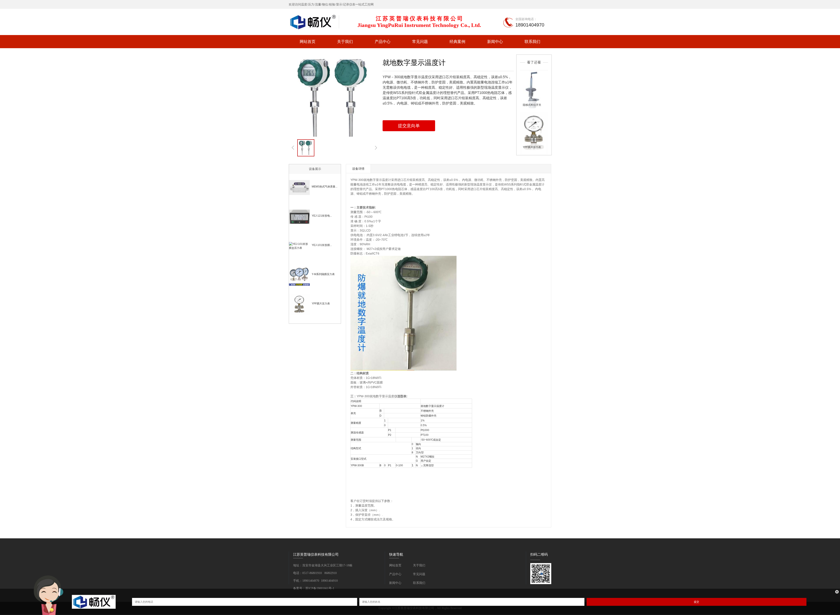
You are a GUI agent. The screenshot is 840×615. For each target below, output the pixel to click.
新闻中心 (495, 41)
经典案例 (457, 41)
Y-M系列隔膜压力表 (323, 274)
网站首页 (307, 41)
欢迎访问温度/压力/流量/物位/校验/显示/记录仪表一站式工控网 (331, 4)
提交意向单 (409, 125)
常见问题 (420, 41)
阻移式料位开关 (532, 104)
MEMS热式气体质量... (324, 186)
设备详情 (358, 168)
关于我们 (345, 41)
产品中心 (382, 41)
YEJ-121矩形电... (322, 215)
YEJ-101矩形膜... (322, 245)
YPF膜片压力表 (532, 147)
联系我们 (532, 41)
